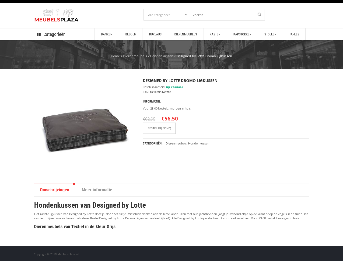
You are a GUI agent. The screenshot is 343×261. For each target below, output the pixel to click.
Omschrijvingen (54, 189)
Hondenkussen (161, 56)
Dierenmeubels (135, 56)
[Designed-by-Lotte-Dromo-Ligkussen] (85, 127)
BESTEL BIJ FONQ (159, 128)
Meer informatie (97, 189)
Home (115, 56)
